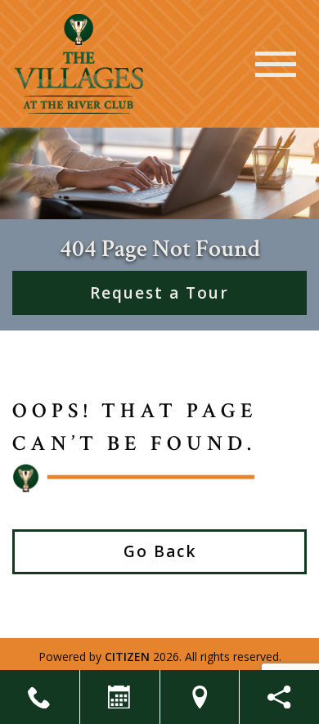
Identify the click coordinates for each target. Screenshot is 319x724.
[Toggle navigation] (275, 64)
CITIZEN (127, 656)
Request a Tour (159, 293)
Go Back (160, 551)
